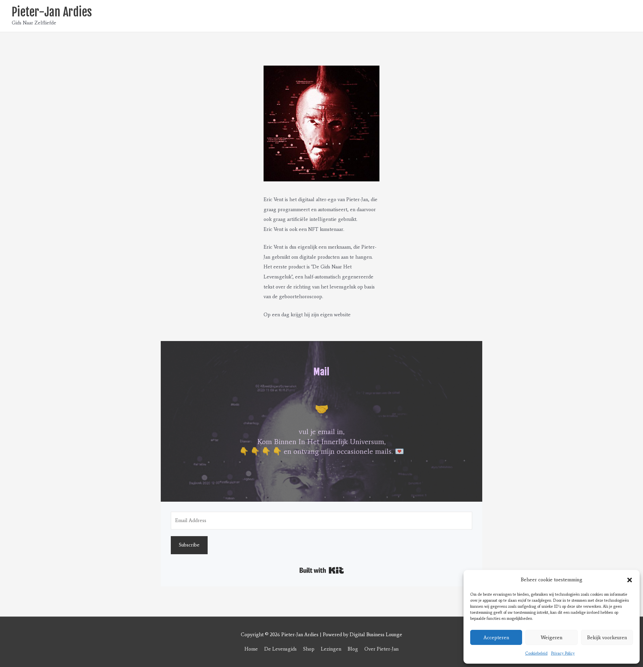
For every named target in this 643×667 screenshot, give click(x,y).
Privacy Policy (563, 653)
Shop (308, 649)
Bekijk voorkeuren (607, 638)
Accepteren (496, 638)
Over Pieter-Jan (381, 649)
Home (251, 649)
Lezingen (331, 649)
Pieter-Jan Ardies (52, 12)
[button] (629, 580)
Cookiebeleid (536, 653)
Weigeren (551, 638)
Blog (353, 649)
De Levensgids (280, 649)
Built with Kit (321, 570)
